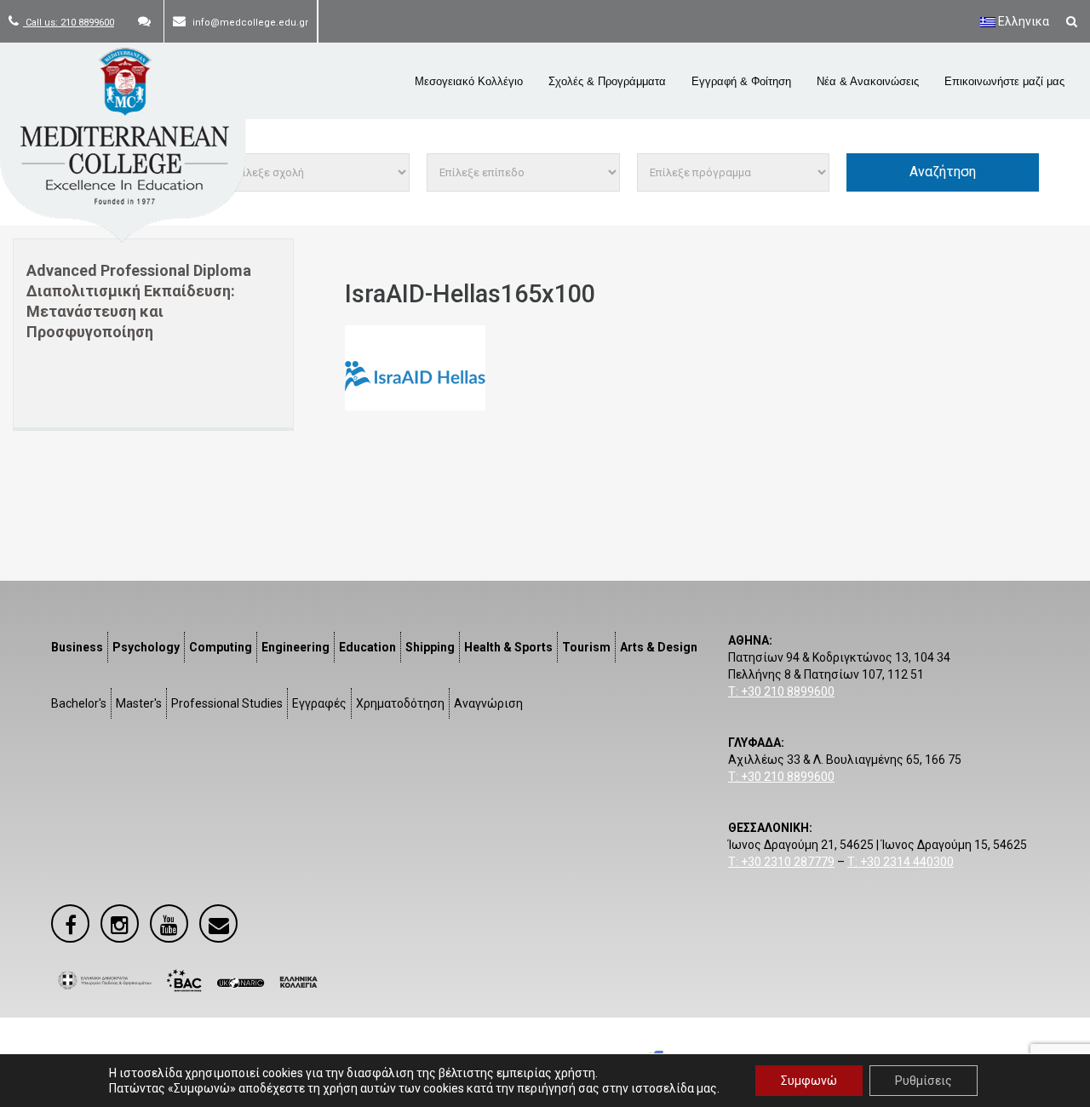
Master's (139, 703)
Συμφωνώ (809, 1080)
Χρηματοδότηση (400, 703)
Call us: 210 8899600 (68, 22)
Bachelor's (78, 703)
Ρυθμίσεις (923, 1080)
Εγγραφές (319, 703)
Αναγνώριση (488, 703)
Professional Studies (227, 703)
